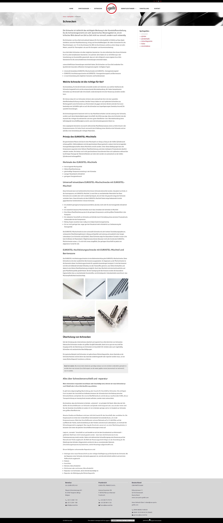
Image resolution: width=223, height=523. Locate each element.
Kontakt (157, 8)
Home (71, 8)
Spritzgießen (83, 8)
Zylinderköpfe (145, 39)
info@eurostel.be (72, 505)
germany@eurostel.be (140, 515)
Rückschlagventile (146, 41)
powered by (146, 520)
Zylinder (143, 36)
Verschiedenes (145, 46)
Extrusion (98, 8)
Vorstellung (144, 8)
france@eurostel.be (106, 505)
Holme (143, 43)
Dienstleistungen (127, 8)
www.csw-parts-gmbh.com (140, 497)
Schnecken (78, 16)
